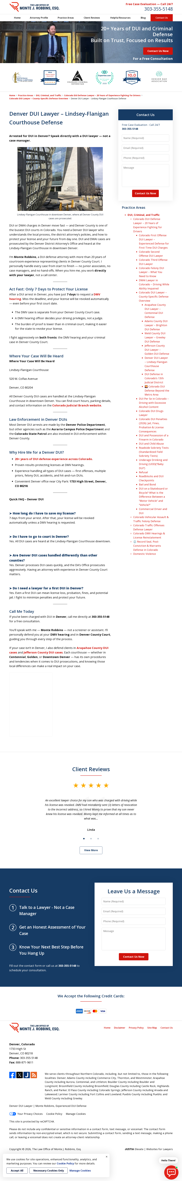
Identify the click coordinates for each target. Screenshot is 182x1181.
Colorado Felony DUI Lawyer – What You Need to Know (151, 272)
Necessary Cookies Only (48, 1170)
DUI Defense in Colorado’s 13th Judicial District (154, 378)
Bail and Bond (147, 484)
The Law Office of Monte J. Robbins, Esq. (56, 1149)
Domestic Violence (144, 553)
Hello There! (168, 1160)
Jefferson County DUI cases (43, 652)
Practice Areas (66, 17)
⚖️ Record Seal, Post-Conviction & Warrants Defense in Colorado (147, 546)
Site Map (152, 1027)
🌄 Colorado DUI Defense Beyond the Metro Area (157, 390)
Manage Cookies (76, 1113)
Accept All (17, 1170)
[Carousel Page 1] (83, 838)
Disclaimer (119, 1027)
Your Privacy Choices (30, 1113)
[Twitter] (19, 1075)
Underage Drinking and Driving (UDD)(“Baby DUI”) (153, 464)
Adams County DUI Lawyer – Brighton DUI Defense (156, 325)
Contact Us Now (157, 51)
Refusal (143, 472)
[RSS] (34, 1075)
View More (91, 850)
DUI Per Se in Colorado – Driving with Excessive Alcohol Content (154, 403)
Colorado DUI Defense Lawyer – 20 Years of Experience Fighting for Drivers (102, 95)
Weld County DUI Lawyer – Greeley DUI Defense (155, 337)
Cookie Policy (54, 1113)
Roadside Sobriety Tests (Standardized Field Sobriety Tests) (154, 452)
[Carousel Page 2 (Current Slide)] (91, 838)
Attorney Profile (39, 17)
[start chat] (171, 1172)
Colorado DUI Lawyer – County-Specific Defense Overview (38, 98)
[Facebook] (12, 1075)
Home (17, 17)
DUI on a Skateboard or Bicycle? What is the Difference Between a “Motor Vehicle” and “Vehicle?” (153, 497)
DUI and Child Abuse (151, 443)
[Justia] (26, 1075)
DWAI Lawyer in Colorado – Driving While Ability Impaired (154, 284)
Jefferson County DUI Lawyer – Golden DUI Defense (157, 350)
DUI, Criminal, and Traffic (48, 95)
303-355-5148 (158, 9)
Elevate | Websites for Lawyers (149, 1149)
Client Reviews (92, 17)
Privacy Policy (136, 1027)
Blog (143, 17)
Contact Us (162, 17)
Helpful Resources (120, 17)
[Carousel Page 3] (98, 838)
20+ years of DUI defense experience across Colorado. (54, 459)
